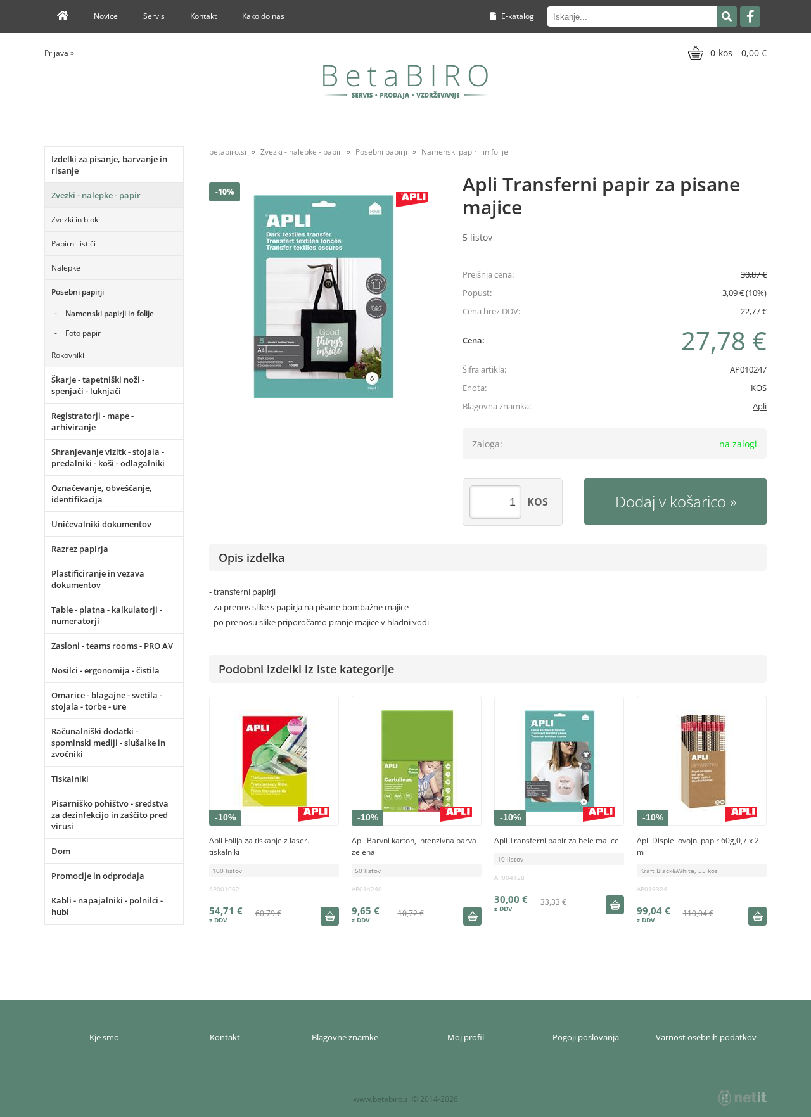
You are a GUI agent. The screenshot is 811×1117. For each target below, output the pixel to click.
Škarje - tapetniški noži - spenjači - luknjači (97, 385)
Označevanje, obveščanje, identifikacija (101, 493)
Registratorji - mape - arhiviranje (92, 421)
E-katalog (516, 16)
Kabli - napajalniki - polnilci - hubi (107, 906)
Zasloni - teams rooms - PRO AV (112, 645)
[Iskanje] (727, 16)
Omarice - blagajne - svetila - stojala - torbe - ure (106, 700)
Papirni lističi (73, 243)
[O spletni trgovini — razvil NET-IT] (742, 1098)
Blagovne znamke (345, 1037)
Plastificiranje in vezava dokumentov (97, 579)
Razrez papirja (79, 548)
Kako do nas (263, 16)
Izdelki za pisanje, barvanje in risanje (109, 164)
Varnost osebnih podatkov (706, 1037)
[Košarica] (726, 53)
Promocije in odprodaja (97, 875)
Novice (106, 16)
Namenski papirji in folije (109, 313)
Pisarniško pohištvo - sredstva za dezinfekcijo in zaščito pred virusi (110, 815)
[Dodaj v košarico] (329, 916)
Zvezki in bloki (75, 219)
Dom (60, 851)
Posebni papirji (77, 291)
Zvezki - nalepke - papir (96, 195)
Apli (760, 406)
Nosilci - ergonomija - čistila (105, 670)
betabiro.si (227, 151)
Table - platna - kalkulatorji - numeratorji (106, 615)
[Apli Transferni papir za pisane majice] (323, 296)
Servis (154, 16)
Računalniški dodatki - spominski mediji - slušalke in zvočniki (108, 742)
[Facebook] (750, 16)
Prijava (59, 53)
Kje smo (104, 1037)
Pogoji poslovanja (585, 1037)
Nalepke (65, 267)
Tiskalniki (70, 778)
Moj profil (465, 1037)
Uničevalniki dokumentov (101, 524)
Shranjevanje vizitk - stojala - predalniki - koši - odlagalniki (108, 457)
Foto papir (83, 333)
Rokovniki (67, 355)
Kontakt (203, 16)
